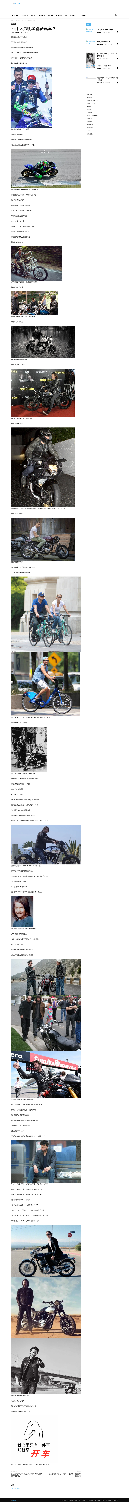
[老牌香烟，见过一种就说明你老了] (91, 82)
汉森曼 (99, 58)
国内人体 (90, 107)
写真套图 (73, 15)
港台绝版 (90, 97)
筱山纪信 (90, 119)
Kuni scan (90, 125)
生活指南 (25, 15)
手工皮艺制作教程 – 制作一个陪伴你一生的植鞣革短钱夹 (65, 1475)
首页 (12, 21)
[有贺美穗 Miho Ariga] (91, 33)
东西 (66, 15)
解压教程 (90, 134)
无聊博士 (99, 82)
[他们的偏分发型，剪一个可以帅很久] (91, 60)
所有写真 (90, 94)
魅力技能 (15, 15)
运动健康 (50, 15)
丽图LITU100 (91, 103)
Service (99, 32)
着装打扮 (33, 15)
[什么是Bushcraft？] (91, 46)
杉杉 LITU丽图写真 (104, 66)
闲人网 (14, 1500)
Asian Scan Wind (92, 116)
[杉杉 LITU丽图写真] (91, 70)
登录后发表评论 (16, 1488)
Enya (88, 131)
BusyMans (16, 32)
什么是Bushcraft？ (104, 42)
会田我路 (90, 122)
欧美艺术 (90, 110)
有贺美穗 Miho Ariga (105, 30)
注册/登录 (83, 15)
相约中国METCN (92, 100)
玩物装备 (42, 15)
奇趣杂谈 (59, 15)
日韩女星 (90, 113)
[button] (115, 15)
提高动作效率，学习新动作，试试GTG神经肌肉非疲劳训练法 (26, 1475)
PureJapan (90, 128)
